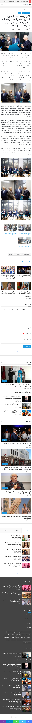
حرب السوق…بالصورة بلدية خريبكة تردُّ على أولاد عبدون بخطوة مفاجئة (11, 707)
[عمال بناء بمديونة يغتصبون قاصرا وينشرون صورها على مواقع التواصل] (26, 602)
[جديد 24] (25, 4)
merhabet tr (27, 632)
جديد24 (23, 13)
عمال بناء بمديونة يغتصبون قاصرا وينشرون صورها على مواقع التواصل (11, 600)
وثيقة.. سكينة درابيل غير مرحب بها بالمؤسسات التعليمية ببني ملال (13, 543)
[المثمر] (16, 351)
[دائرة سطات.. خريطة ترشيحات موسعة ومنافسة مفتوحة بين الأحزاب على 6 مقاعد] (8, 270)
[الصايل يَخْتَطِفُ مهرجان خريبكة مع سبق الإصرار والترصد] (26, 695)
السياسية (23, 9)
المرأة (18, 634)
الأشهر (26, 530)
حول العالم (23, 637)
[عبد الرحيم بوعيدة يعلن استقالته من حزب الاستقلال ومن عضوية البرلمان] (8, 286)
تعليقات (5, 530)
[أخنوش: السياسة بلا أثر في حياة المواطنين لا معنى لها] (24, 270)
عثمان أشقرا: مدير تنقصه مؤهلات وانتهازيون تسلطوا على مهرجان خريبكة (18, 385)
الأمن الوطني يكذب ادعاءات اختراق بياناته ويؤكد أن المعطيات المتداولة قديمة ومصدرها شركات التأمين (16, 468)
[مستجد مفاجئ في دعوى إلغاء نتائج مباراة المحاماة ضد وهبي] (26, 558)
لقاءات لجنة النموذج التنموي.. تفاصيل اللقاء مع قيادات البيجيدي (25, 246)
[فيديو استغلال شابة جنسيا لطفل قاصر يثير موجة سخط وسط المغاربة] (26, 565)
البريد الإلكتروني (27, 333)
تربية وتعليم (13, 634)
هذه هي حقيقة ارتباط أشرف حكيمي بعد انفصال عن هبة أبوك (12, 550)
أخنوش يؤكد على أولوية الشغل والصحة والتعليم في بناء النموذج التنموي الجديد (25, 233)
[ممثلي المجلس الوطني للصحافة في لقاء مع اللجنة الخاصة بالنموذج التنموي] (10, 227)
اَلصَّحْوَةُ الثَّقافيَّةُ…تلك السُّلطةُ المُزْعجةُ (22, 392)
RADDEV (9, 717)
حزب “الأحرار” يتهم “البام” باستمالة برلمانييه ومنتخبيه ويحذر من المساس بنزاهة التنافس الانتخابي (25, 294)
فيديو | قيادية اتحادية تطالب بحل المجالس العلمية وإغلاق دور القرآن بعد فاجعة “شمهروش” (12, 398)
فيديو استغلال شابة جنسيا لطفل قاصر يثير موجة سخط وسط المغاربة (11, 564)
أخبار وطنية (14, 632)
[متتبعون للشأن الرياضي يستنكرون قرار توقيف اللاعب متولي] (26, 538)
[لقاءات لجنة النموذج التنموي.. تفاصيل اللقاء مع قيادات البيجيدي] (24, 240)
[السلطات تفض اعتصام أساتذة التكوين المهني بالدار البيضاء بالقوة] (26, 688)
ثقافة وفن (7, 634)
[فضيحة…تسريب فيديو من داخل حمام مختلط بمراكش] (26, 595)
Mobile (18, 254)
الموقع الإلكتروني (27, 339)
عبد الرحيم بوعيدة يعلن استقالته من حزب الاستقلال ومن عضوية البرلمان (8, 293)
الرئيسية (27, 9)
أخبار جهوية (21, 632)
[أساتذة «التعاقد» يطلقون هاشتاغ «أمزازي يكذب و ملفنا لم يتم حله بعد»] (26, 702)
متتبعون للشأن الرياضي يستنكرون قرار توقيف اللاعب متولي (12, 536)
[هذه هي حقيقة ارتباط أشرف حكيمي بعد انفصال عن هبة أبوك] (26, 552)
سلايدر (19, 13)
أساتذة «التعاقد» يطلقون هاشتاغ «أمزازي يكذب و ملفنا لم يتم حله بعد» (12, 700)
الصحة (23, 634)
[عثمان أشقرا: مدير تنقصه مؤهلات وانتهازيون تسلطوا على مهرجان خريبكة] (26, 655)
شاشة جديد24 (6, 637)
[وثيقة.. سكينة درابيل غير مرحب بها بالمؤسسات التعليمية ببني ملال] (26, 545)
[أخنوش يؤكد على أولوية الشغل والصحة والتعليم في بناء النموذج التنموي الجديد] (24, 227)
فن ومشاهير (27, 639)
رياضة (17, 637)
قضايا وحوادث (20, 639)
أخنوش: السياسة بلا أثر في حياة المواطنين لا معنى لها (24, 275)
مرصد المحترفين (26, 642)
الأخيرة (16, 530)
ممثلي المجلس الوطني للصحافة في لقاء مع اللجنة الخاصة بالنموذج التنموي (11, 233)
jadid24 (26, 254)
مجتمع (8, 639)
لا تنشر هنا (13, 639)
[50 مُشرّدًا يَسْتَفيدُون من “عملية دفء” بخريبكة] (26, 406)
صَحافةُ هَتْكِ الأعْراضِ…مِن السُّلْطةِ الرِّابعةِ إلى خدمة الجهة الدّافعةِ (12, 411)
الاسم (29, 328)
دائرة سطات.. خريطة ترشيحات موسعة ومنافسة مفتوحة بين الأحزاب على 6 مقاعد (8, 276)
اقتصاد (8, 632)
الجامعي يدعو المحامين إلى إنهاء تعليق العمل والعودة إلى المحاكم (18, 493)
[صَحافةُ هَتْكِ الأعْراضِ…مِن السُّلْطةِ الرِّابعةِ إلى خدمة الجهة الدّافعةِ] (26, 413)
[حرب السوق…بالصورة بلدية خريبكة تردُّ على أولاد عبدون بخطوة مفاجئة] (26, 709)
